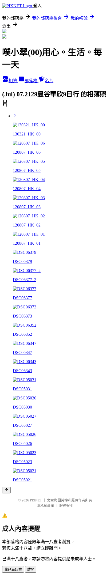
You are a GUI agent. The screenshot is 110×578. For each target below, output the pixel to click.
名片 (49, 80)
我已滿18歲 (13, 570)
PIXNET (36, 500)
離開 (30, 570)
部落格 (31, 80)
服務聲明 (66, 506)
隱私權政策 (45, 506)
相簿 (13, 80)
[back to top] (6, 490)
